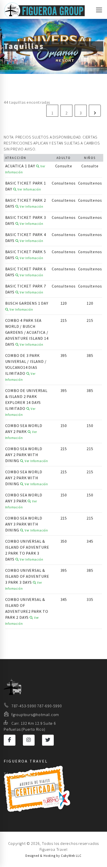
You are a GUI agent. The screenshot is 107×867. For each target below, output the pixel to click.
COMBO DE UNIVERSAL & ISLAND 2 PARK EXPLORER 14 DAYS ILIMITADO (26, 402)
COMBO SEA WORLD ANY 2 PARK (23, 431)
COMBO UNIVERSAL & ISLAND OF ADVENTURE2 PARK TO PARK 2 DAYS (26, 611)
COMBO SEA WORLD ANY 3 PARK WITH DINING (26, 524)
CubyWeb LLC (71, 856)
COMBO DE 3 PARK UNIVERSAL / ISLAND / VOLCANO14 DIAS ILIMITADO (26, 367)
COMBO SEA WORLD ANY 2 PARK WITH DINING (26, 454)
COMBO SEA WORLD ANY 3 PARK (23, 500)
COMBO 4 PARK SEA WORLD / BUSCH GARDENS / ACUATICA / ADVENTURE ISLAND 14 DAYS (27, 332)
